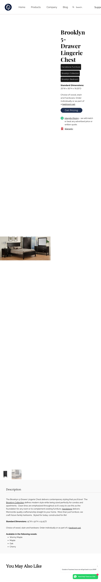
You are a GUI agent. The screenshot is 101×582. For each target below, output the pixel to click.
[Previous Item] (3, 248)
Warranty (69, 129)
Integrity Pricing (72, 118)
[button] (36, 7)
